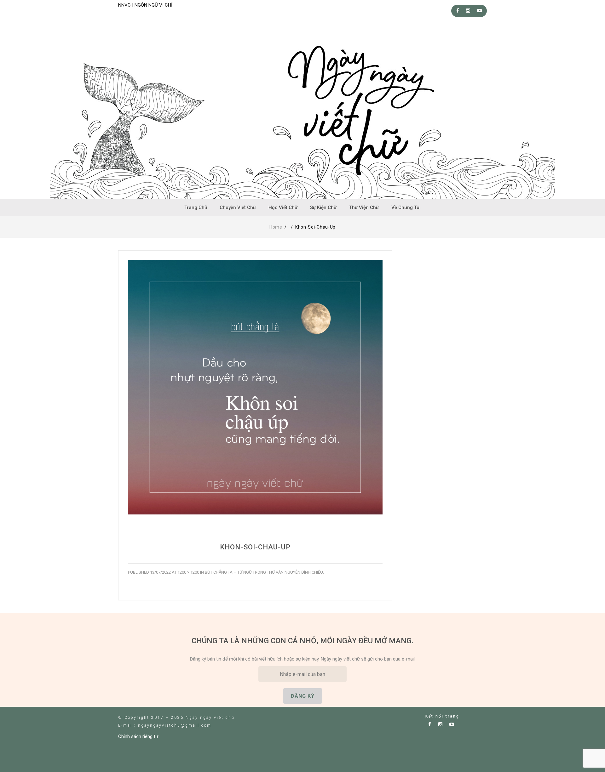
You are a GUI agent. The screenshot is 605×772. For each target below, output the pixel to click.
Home (275, 227)
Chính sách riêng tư (138, 736)
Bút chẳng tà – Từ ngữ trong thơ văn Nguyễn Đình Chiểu (264, 572)
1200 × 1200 (188, 572)
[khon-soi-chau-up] (255, 387)
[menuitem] (195, 207)
